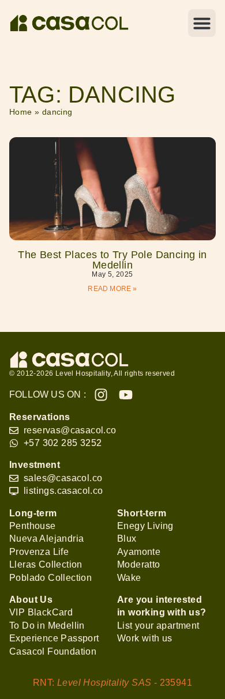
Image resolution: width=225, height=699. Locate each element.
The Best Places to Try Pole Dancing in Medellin (112, 260)
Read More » (112, 289)
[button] (202, 23)
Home (20, 112)
